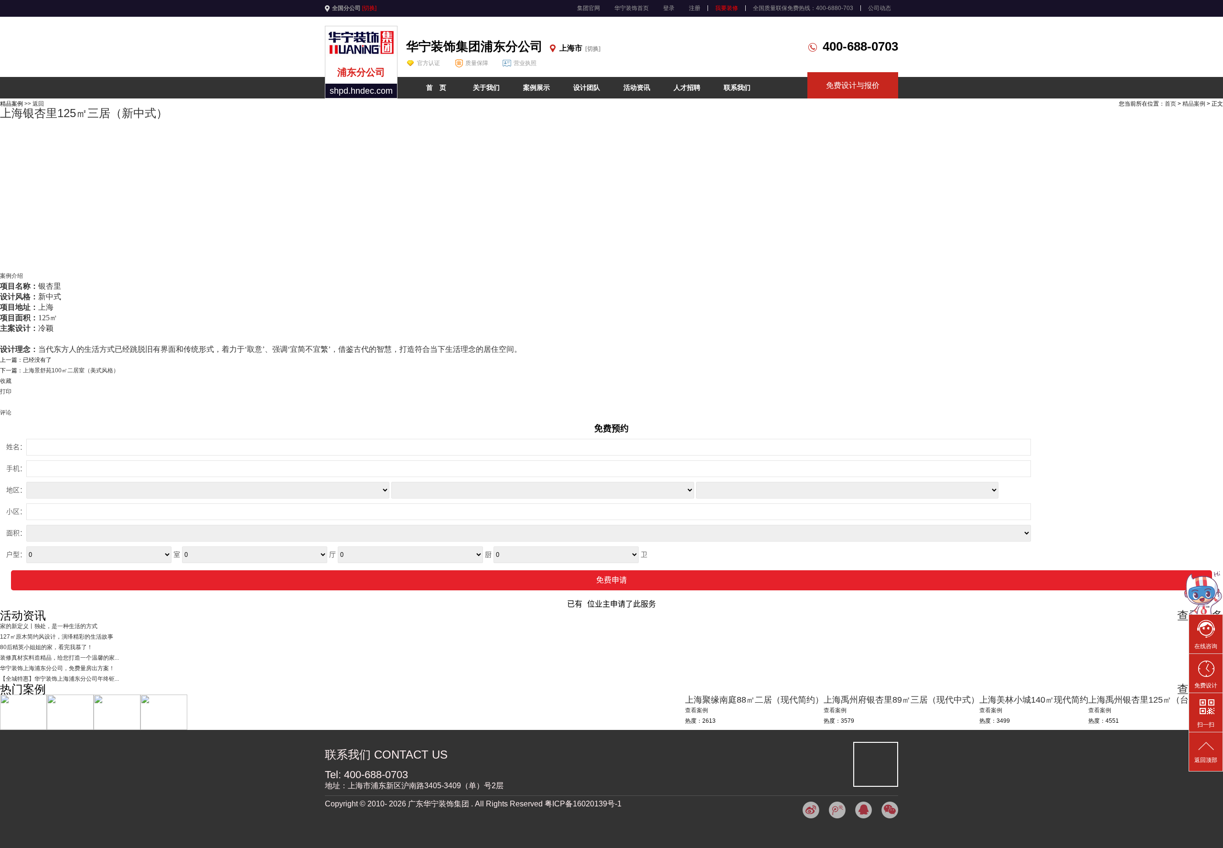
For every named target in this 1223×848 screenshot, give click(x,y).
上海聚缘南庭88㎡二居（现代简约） (754, 700)
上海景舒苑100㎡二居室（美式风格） (71, 370)
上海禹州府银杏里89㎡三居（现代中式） (901, 700)
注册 (694, 8)
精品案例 (1193, 103)
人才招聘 (687, 87)
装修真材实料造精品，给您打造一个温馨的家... (59, 657)
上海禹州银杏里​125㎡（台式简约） (1155, 700)
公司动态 (879, 8)
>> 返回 (34, 103)
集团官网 (588, 8)
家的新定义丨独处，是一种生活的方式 (48, 626)
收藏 (5, 381)
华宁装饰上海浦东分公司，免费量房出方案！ (57, 668)
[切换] (369, 8)
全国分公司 (346, 8)
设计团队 (586, 87)
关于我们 (486, 87)
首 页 (436, 87)
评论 (5, 412)
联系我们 (737, 87)
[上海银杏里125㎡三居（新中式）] (611, 128)
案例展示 (536, 87)
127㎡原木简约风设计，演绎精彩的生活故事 (56, 636)
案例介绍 (11, 275)
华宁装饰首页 (631, 8)
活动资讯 (636, 87)
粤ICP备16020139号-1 (583, 804)
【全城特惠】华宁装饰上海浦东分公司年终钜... (59, 678)
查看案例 (1099, 710)
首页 (1170, 103)
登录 (669, 8)
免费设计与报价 (853, 85)
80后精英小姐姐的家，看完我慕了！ (46, 647)
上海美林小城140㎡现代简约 (1033, 700)
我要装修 (726, 8)
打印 (5, 391)
